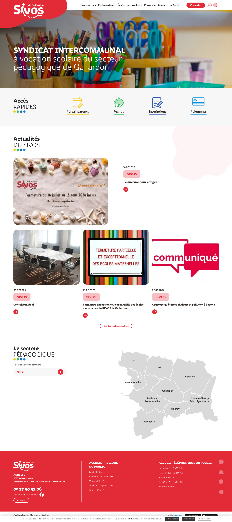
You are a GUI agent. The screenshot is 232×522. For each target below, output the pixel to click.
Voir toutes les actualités (116, 326)
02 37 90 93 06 (27, 489)
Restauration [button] (106, 5)
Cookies (45, 515)
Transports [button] (87, 5)
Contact (21, 500)
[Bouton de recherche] (215, 5)
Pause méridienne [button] (155, 5)
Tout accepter (173, 519)
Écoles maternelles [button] (129, 5)
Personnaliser (204, 519)
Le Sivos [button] (174, 5)
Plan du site (35, 515)
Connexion (195, 5)
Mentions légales (21, 515)
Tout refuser (189, 519)
